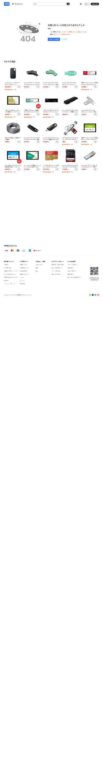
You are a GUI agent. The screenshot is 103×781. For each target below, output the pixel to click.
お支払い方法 (39, 264)
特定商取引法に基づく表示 (10, 277)
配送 (37, 271)
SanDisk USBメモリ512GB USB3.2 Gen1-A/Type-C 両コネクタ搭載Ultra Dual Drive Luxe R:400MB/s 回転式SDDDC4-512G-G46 (89, 111)
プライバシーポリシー (9, 283)
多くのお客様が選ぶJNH (10, 274)
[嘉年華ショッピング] (7, 4)
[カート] (80, 4)
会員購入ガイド (23, 264)
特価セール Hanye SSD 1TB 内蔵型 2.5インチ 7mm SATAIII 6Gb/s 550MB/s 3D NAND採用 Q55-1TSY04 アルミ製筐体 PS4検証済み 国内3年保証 (89, 138)
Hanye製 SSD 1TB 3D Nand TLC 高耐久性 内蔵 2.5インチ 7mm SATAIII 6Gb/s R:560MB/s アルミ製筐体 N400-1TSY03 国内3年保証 (13, 166)
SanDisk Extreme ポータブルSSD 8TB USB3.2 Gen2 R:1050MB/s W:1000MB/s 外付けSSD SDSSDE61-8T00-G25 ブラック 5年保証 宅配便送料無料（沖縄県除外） (13, 83)
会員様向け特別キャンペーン (11, 271)
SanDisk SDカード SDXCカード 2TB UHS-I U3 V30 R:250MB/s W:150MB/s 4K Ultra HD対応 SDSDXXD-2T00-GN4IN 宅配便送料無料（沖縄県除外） (70, 166)
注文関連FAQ (70, 268)
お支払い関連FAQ (71, 271)
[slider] (8, 89)
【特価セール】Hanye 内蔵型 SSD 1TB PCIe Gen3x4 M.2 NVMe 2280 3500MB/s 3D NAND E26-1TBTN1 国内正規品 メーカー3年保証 (32, 111)
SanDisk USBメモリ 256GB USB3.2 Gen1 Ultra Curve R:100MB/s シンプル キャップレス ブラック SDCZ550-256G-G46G (70, 83)
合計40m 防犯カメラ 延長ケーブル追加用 (13, 138)
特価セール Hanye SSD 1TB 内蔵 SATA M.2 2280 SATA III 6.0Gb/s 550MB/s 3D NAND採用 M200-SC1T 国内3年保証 (89, 83)
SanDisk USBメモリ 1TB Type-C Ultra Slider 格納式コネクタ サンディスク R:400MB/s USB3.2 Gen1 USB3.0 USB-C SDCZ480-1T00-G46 (51, 138)
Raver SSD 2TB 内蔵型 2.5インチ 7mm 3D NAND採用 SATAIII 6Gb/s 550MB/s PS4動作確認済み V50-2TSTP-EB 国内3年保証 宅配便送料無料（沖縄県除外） (32, 166)
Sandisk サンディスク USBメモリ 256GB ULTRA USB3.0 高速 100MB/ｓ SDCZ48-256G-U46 (32, 138)
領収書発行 (22, 283)
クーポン (22, 277)
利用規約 (6, 280)
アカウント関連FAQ (72, 264)
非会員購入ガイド (24, 268)
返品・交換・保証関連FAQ (74, 277)
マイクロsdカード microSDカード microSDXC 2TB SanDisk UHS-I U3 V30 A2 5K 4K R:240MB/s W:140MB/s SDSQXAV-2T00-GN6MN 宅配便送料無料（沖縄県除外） (51, 166)
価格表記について (24, 274)
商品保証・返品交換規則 (58, 264)
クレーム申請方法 (56, 271)
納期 (37, 268)
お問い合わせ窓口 (56, 274)
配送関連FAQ (70, 274)
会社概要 (6, 264)
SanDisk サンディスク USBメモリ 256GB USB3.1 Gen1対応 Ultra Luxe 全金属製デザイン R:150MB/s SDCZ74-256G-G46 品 (89, 166)
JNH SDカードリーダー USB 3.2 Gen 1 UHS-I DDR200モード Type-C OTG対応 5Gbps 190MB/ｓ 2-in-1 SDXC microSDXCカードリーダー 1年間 (70, 138)
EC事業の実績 (7, 268)
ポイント (22, 280)
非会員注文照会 (23, 271)
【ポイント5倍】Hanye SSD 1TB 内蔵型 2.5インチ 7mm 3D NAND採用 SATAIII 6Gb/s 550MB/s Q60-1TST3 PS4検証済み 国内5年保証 (13, 111)
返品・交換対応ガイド (57, 268)
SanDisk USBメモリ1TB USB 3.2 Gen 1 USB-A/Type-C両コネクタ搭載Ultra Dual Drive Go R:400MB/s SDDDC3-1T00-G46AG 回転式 (51, 83)
